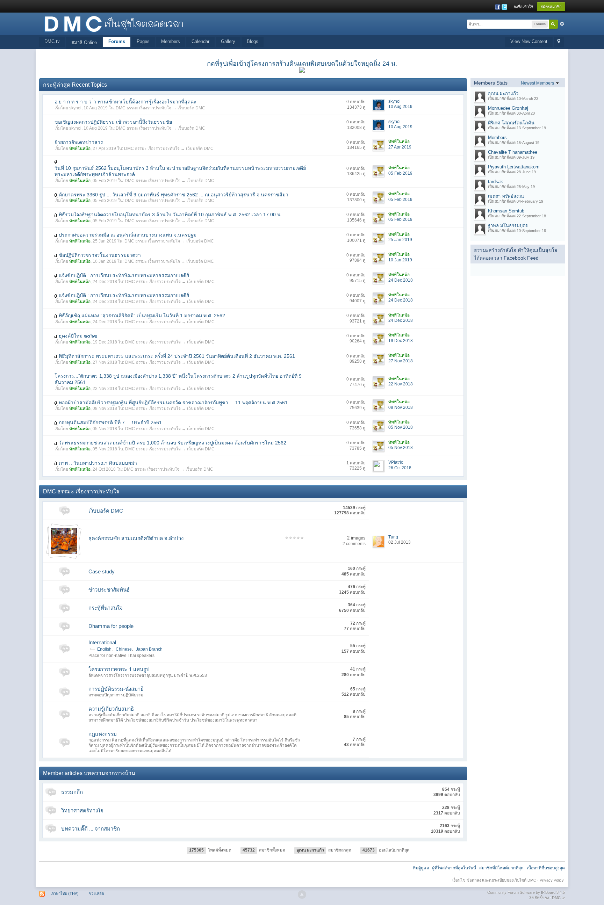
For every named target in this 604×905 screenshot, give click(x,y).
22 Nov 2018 (400, 384)
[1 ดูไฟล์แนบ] (56, 161)
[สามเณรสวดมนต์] (63, 540)
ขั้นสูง (562, 24)
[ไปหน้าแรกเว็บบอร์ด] (113, 23)
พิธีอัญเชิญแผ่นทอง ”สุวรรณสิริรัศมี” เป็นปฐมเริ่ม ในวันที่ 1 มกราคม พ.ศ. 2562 (142, 315)
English (104, 649)
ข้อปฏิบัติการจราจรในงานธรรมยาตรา (100, 255)
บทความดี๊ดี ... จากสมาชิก (90, 829)
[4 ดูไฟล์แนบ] (56, 214)
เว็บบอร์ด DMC (191, 108)
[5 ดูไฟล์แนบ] (56, 315)
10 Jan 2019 (400, 260)
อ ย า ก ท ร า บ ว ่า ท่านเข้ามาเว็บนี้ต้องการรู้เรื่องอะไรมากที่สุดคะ (125, 101)
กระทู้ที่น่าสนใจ (105, 608)
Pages (143, 41)
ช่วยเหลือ (96, 893)
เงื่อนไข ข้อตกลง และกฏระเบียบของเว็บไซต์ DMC (494, 880)
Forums (116, 41)
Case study (101, 571)
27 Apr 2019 (399, 147)
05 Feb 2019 (400, 173)
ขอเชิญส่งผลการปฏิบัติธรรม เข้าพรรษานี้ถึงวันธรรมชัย (113, 122)
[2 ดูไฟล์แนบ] (56, 356)
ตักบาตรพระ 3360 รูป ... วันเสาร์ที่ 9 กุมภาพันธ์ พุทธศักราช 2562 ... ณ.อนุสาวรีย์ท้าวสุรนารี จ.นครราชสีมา (173, 194)
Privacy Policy (552, 880)
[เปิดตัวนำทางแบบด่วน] (559, 42)
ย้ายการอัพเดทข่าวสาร (79, 142)
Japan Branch (149, 649)
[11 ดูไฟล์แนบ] (56, 463)
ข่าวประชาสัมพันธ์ (109, 590)
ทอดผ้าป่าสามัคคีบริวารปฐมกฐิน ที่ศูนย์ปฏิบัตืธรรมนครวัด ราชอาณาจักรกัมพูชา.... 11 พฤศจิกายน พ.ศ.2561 (173, 402)
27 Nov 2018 (400, 361)
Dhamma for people (111, 626)
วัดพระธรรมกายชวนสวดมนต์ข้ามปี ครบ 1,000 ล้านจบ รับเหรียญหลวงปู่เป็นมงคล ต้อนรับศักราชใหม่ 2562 (172, 443)
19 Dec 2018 (400, 340)
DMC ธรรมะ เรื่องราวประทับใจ (143, 108)
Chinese (124, 649)
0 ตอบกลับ (356, 101)
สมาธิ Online (84, 42)
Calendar (200, 41)
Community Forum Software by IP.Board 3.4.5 (526, 892)
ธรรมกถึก (72, 792)
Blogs (252, 41)
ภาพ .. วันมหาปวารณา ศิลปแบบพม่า (98, 463)
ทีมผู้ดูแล (421, 868)
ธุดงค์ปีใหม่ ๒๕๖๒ (78, 336)
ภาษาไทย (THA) (65, 893)
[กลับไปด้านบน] (302, 894)
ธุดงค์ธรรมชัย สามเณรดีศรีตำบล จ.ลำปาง (136, 538)
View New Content (528, 41)
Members (170, 41)
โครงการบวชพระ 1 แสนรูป (119, 669)
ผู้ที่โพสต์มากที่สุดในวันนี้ (454, 868)
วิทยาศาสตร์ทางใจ (82, 810)
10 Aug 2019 (400, 106)
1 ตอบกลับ (356, 463)
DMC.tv (52, 41)
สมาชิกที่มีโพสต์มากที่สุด (501, 868)
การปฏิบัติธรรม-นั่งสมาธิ (116, 689)
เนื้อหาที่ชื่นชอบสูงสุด (546, 868)
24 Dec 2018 (400, 280)
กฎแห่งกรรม (102, 734)
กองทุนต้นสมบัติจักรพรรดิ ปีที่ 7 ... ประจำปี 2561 (110, 422)
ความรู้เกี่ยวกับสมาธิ (111, 709)
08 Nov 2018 (400, 407)
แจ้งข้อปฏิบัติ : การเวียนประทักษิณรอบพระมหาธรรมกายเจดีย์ (124, 275)
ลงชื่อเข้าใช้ (523, 7)
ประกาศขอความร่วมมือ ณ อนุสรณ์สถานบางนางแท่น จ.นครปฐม (127, 235)
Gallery (228, 41)
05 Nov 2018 (400, 427)
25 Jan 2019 (400, 239)
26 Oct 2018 (399, 467)
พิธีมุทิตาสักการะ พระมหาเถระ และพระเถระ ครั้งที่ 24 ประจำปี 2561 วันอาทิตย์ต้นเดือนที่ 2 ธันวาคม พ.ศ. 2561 (177, 356)
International (102, 642)
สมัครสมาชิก (551, 7)
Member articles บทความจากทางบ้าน (89, 773)
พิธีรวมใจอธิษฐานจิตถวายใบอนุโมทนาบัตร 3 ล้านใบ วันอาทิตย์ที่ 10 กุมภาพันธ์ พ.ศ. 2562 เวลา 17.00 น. (170, 214)
